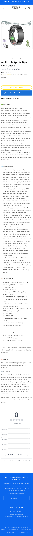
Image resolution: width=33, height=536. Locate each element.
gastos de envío (7, 74)
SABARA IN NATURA (15, 527)
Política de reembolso (26, 529)
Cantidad (3, 77)
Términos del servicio (22, 532)
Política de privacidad (12, 529)
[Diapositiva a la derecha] (20, 58)
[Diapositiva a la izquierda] (13, 58)
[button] (3, 8)
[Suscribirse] (27, 498)
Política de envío (11, 532)
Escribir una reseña (15, 454)
